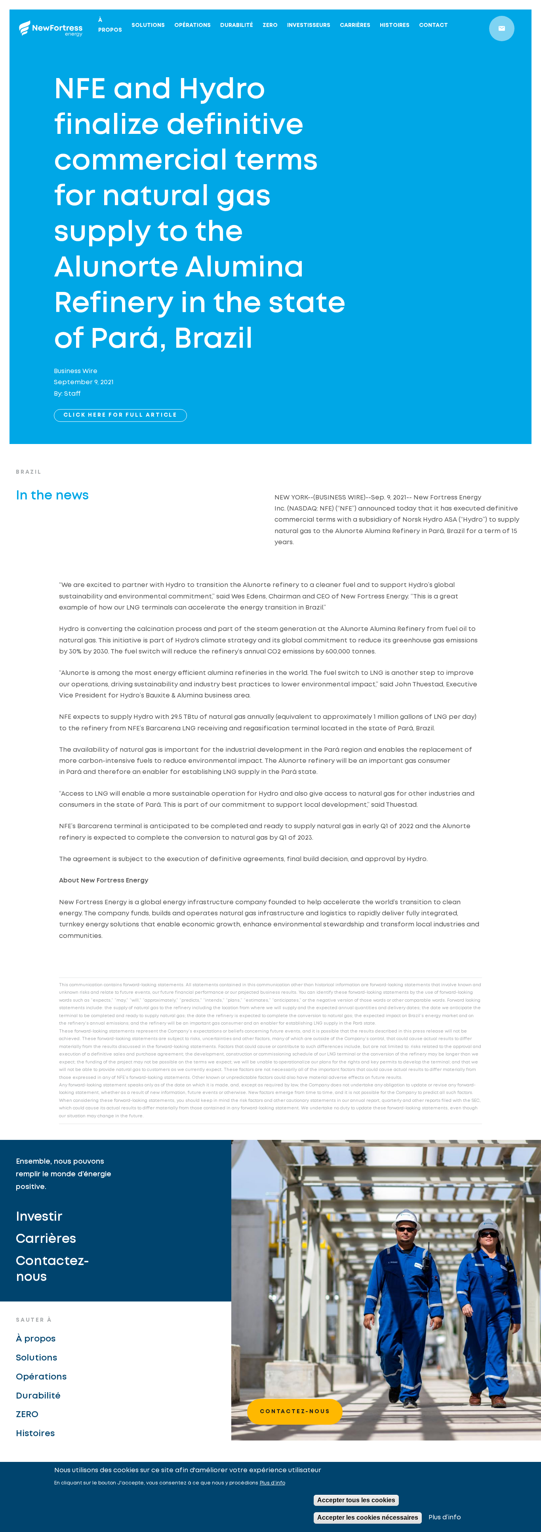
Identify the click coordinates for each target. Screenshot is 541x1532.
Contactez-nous (52, 1269)
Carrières (355, 25)
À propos (110, 25)
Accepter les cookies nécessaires (367, 1517)
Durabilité (236, 25)
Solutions (148, 25)
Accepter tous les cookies (356, 1500)
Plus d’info (272, 1483)
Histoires (395, 25)
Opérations (192, 25)
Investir (39, 1217)
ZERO (270, 25)
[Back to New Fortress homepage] (50, 28)
